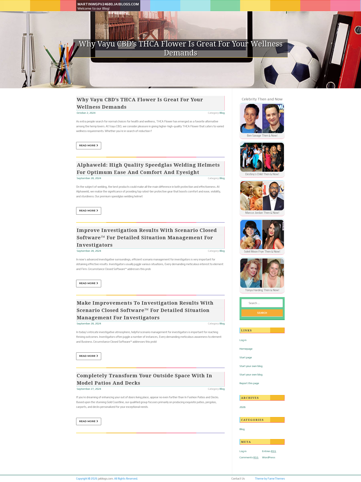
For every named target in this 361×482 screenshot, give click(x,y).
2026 (243, 407)
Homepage (246, 348)
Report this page (249, 383)
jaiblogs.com (105, 478)
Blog (222, 112)
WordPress (268, 457)
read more (87, 145)
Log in (243, 340)
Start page (246, 357)
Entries (269, 451)
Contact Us (238, 478)
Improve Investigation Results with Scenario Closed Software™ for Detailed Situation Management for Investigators (147, 237)
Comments (249, 457)
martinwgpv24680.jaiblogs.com (108, 4)
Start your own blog (251, 366)
